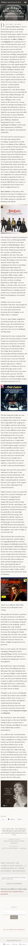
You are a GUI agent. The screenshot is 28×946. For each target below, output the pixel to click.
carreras (17, 830)
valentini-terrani (19, 833)
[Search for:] (14, 912)
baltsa (24, 828)
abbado (20, 828)
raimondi (6, 833)
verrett (14, 835)
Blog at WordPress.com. (14, 940)
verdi (25, 833)
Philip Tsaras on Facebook (14, 929)
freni (6, 831)
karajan (20, 831)
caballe (3, 830)
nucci (2, 833)
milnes (23, 831)
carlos (13, 830)
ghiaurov (10, 831)
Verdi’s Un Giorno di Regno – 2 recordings (14, 847)
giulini (15, 831)
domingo (22, 830)
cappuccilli (8, 830)
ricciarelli (12, 833)
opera (8, 828)
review (12, 828)
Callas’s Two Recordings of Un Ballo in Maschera (14, 841)
